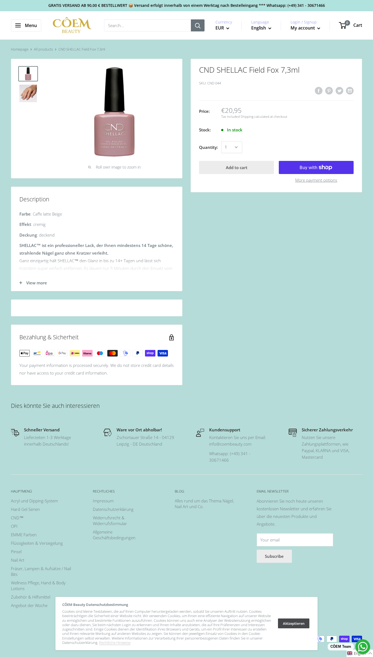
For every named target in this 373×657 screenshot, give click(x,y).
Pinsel (16, 551)
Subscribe (274, 556)
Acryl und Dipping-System (34, 500)
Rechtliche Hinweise (115, 642)
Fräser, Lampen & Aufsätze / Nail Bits (41, 571)
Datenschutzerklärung (113, 509)
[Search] (198, 25)
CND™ (17, 517)
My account (303, 28)
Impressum (103, 500)
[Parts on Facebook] (318, 90)
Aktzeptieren (293, 623)
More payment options (316, 180)
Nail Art (17, 560)
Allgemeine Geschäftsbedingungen (114, 534)
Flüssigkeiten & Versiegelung (37, 543)
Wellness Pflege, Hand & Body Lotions (38, 585)
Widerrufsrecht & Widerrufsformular (110, 520)
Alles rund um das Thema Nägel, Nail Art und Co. (204, 503)
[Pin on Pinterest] (329, 90)
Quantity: (208, 147)
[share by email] (350, 90)
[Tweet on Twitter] (339, 90)
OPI (14, 526)
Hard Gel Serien (25, 509)
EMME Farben (24, 534)
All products (43, 49)
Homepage (19, 49)
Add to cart (236, 167)
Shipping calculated (255, 116)
